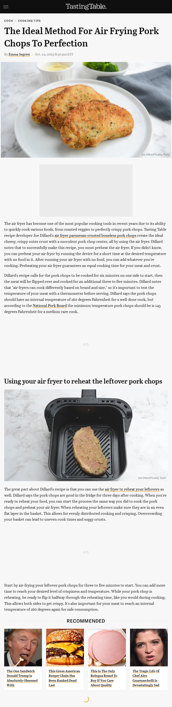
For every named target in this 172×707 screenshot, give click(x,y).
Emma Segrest (19, 54)
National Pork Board (50, 305)
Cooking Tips (29, 20)
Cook (8, 20)
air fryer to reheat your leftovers (132, 489)
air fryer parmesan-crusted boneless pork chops (95, 235)
